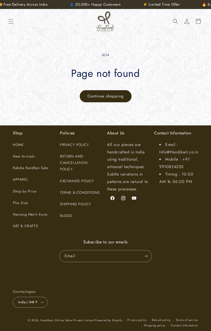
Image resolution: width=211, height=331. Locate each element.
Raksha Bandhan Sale (30, 167)
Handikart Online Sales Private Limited (67, 320)
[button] (10, 21)
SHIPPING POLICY (75, 204)
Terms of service (187, 320)
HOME (18, 144)
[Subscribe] (146, 256)
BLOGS (66, 215)
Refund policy (161, 320)
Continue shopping (105, 96)
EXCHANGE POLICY (77, 180)
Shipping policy (154, 325)
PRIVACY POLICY (74, 144)
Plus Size (20, 202)
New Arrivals (23, 156)
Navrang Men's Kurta (30, 214)
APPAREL (20, 179)
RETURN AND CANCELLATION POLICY (73, 163)
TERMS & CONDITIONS (80, 192)
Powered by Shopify (108, 320)
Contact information (184, 325)
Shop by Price (25, 191)
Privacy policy (136, 320)
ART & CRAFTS (25, 225)
